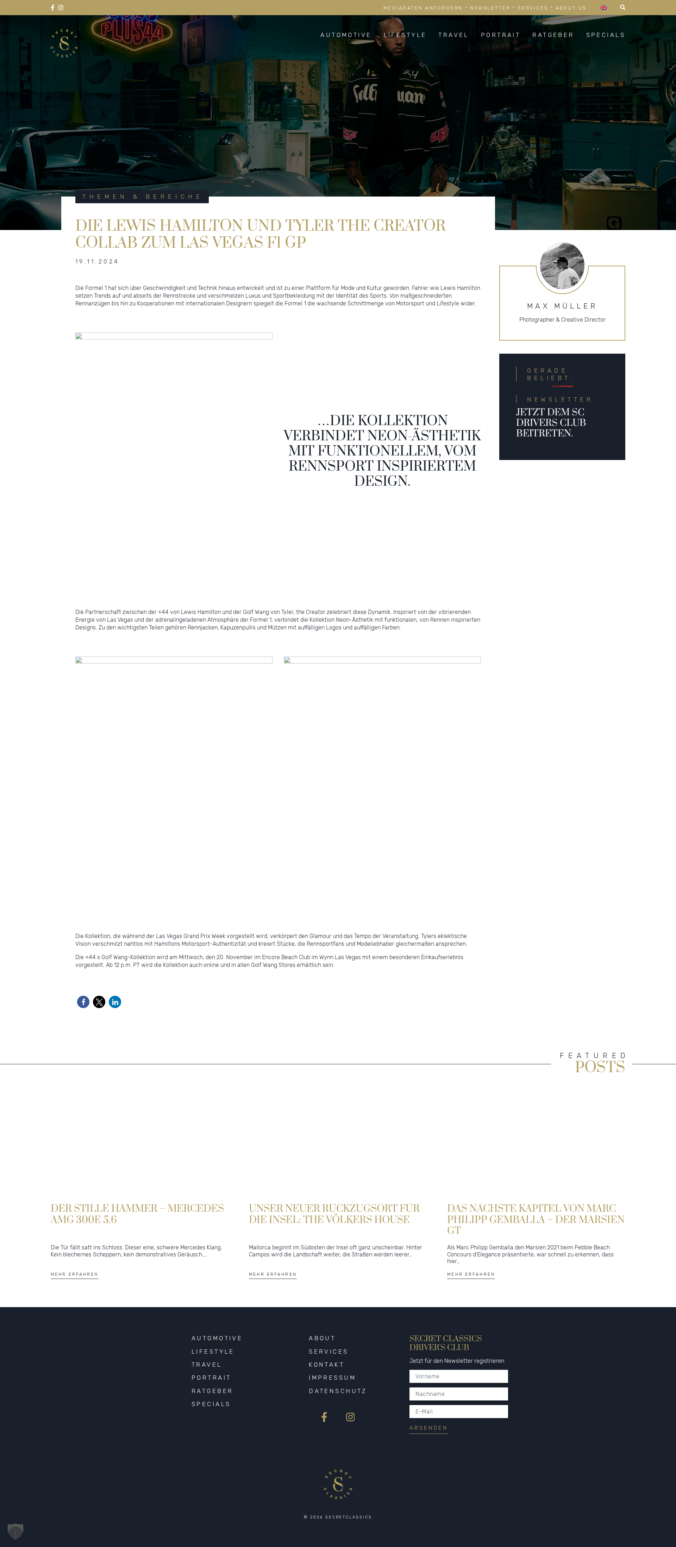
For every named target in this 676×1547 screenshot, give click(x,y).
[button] (83, 1002)
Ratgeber (553, 34)
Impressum (332, 1377)
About (322, 1338)
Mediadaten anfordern (423, 8)
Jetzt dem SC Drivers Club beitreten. (551, 423)
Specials (605, 34)
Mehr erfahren (75, 1274)
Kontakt (326, 1364)
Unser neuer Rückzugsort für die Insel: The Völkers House (334, 1214)
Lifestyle (405, 34)
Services (533, 8)
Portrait (500, 34)
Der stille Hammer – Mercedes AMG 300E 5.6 (137, 1214)
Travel (453, 34)
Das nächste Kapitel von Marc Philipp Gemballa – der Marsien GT (536, 1219)
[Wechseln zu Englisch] (603, 7)
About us (571, 8)
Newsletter (490, 8)
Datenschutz (338, 1390)
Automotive (345, 34)
